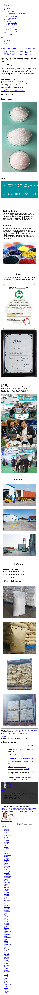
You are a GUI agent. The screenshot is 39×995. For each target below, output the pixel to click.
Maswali (6, 32)
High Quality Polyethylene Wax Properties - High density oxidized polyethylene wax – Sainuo (19, 730)
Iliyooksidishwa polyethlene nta (17, 13)
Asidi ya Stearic (12, 18)
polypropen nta (12, 16)
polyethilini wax (12, 11)
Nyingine (7, 42)
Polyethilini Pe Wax (6, 809)
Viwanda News (12, 29)
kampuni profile (12, 23)
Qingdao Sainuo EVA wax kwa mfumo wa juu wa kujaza (19, 778)
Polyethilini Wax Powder (26, 811)
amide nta (11, 15)
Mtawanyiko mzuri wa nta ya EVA (21, 758)
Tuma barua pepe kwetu (8, 91)
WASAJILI (4, 791)
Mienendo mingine (13, 31)
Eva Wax (3, 736)
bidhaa (6, 10)
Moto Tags (16, 808)
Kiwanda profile (12, 24)
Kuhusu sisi (7, 21)
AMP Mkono (32, 808)
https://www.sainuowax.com (12, 803)
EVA (5, 43)
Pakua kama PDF (20, 91)
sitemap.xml (23, 808)
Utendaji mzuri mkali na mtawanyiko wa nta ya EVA (18, 768)
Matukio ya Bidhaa (6, 808)
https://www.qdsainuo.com (12, 801)
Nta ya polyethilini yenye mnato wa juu (15, 733)
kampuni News (12, 28)
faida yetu (7, 19)
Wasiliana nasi (8, 34)
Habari (6, 26)
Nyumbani (7, 8)
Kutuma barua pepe (6, 821)
